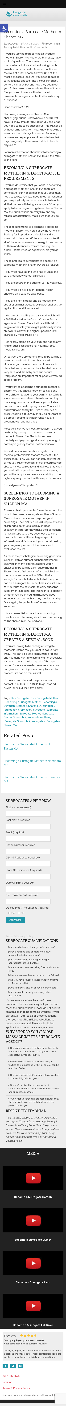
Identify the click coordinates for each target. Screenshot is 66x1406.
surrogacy (49, 705)
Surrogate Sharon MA (17, 721)
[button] (4, 28)
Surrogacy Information (18, 709)
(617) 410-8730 (11, 1376)
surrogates (38, 721)
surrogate (39, 709)
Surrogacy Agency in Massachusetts (22, 1395)
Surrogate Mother (30, 713)
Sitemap (7, 1382)
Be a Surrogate (20, 698)
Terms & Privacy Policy (19, 936)
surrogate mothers (39, 717)
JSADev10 (12, 43)
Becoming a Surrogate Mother (23, 702)
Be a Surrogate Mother (44, 698)
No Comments (39, 47)
